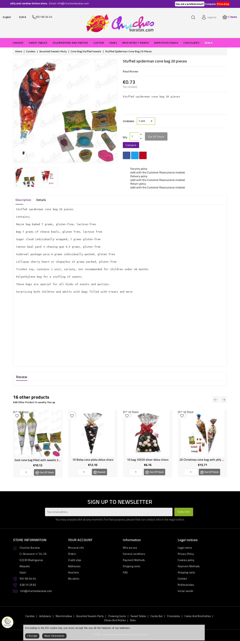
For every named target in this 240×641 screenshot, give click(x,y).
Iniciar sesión (186, 591)
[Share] (126, 155)
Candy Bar (157, 616)
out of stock (156, 136)
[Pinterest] (143, 155)
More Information (54, 635)
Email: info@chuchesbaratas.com (69, 3)
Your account (80, 540)
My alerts (74, 578)
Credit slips (74, 560)
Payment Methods (134, 560)
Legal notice (185, 547)
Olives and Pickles (115, 620)
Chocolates (173, 616)
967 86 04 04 (28, 578)
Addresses (74, 566)
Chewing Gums (117, 616)
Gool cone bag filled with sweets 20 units (41, 460)
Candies (30, 616)
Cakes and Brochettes (197, 616)
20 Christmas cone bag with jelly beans (204, 459)
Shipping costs (131, 566)
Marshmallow (64, 616)
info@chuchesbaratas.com (36, 591)
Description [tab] (23, 200)
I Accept (32, 635)
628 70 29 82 (28, 584)
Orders (72, 553)
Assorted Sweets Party (90, 616)
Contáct (182, 578)
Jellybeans (45, 616)
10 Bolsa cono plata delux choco (92, 459)
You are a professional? (190, 3)
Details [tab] (41, 200)
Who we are (130, 547)
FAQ (125, 572)
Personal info (76, 547)
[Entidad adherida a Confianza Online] (8, 621)
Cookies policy (186, 560)
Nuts (133, 620)
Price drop (223, 3)
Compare (210, 3)
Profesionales (186, 584)
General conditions (134, 553)
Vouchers (73, 572)
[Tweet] (135, 155)
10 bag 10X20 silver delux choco (147, 459)
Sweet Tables (138, 616)
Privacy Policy (186, 553)
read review (130, 71)
